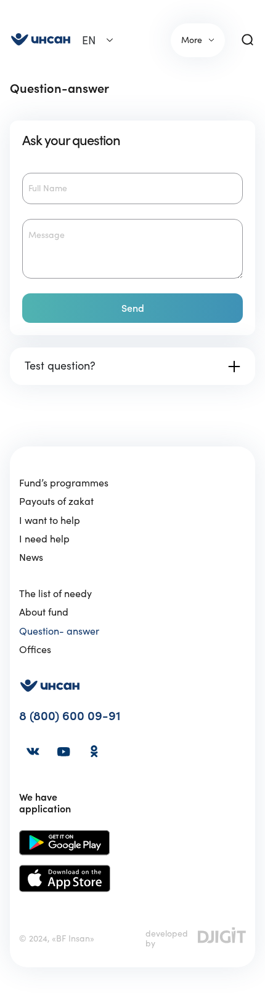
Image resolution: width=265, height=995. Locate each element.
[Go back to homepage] (40, 40)
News (31, 557)
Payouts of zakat (56, 501)
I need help (44, 538)
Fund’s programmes (63, 482)
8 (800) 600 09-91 (70, 716)
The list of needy (55, 593)
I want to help (49, 520)
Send (132, 308)
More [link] (191, 40)
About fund (43, 611)
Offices (35, 649)
